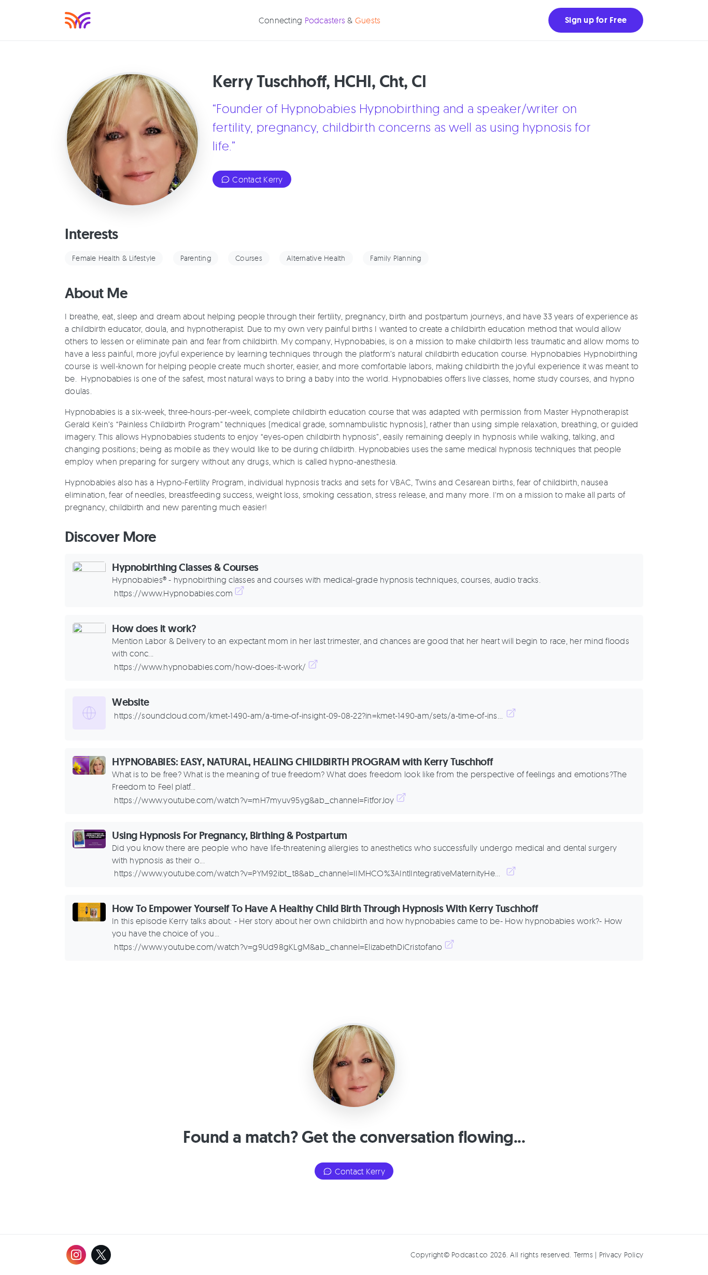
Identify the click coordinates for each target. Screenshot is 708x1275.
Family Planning (395, 258)
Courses (248, 258)
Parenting (195, 258)
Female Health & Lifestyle (113, 258)
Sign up (596, 20)
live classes (488, 378)
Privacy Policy (621, 1254)
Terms (583, 1254)
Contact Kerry (256, 179)
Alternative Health (316, 258)
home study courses (551, 378)
